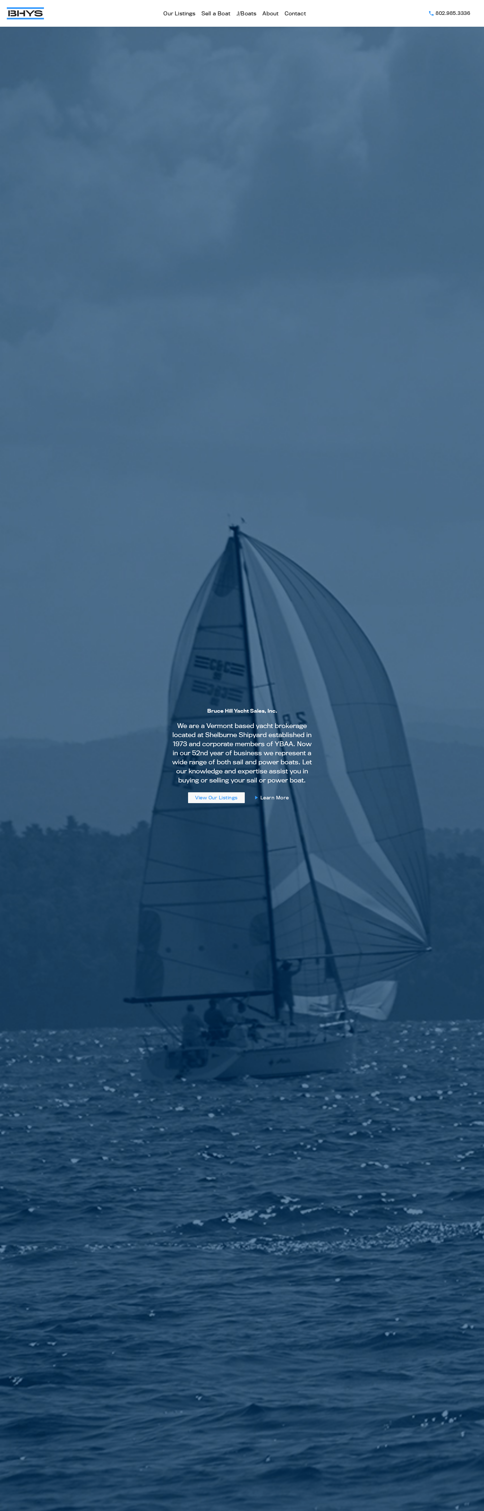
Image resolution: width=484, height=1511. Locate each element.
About (270, 13)
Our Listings (179, 13)
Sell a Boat (215, 13)
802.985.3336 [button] (449, 13)
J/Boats (246, 13)
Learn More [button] (271, 798)
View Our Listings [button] (216, 798)
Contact (295, 13)
